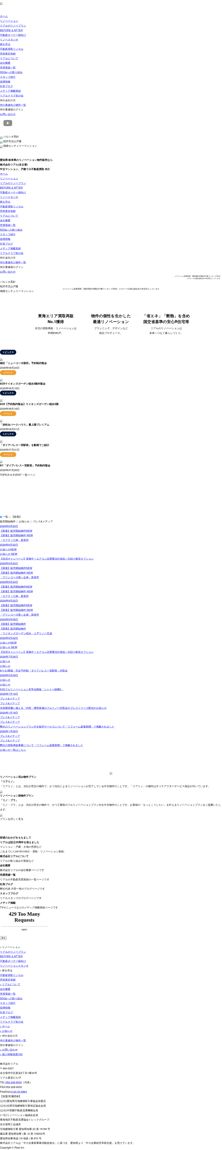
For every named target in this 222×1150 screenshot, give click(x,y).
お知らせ (24, 521)
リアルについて (9, 58)
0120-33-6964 (19, 1091)
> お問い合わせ (9, 1049)
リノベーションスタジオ (14, 966)
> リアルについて (10, 984)
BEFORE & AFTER (11, 30)
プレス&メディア (43, 521)
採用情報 (5, 81)
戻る (3, 938)
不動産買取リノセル (11, 49)
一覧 (5, 516)
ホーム (4, 16)
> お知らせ (6, 1031)
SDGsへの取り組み (11, 72)
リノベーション (9, 21)
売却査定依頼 (8, 53)
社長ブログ (6, 86)
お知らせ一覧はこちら (13, 750)
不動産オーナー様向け (13, 35)
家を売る (5, 44)
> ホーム (5, 1026)
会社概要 (5, 63)
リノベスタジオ (9, 39)
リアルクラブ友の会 (11, 95)
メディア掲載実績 (10, 91)
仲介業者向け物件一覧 (13, 105)
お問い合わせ (8, 114)
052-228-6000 (14, 1082)
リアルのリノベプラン (13, 25)
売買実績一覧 (8, 67)
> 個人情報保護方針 (11, 1054)
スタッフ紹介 (8, 77)
